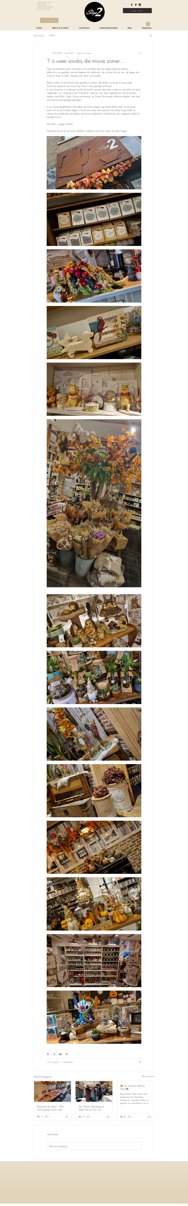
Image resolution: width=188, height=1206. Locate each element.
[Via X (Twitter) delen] (54, 1054)
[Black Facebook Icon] (131, 4)
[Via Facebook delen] (48, 1054)
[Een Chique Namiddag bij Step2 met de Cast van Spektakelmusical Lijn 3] (94, 1091)
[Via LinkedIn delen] (60, 1054)
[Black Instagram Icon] (139, 4)
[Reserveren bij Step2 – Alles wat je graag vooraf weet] (52, 1091)
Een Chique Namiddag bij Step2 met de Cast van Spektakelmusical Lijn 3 (91, 1108)
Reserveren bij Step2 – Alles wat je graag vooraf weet (50, 1108)
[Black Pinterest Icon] (135, 4)
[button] (148, 23)
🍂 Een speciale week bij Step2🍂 (132, 1087)
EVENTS (52, 35)
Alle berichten (39, 35)
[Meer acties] (139, 53)
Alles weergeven (148, 1076)
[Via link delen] (66, 1054)
